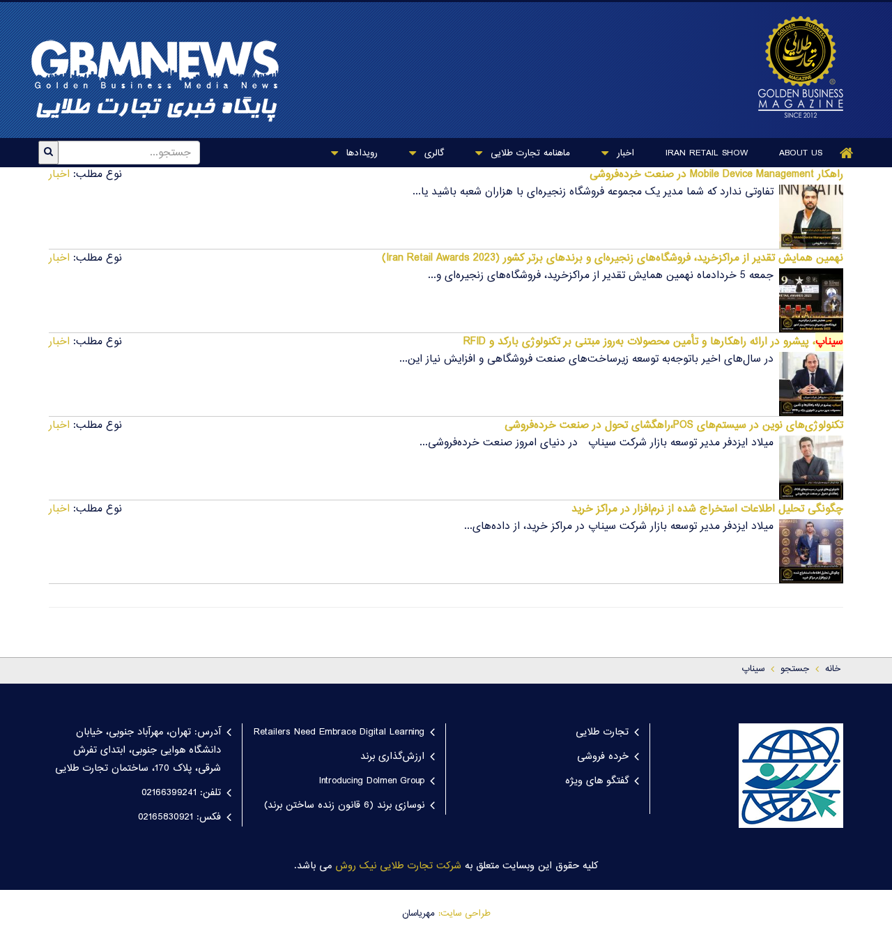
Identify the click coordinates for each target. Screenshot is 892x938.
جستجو (794, 669)
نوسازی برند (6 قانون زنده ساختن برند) (344, 806)
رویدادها (360, 153)
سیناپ (752, 669)
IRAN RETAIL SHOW (707, 153)
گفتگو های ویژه (597, 781)
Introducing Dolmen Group (371, 781)
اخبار (623, 153)
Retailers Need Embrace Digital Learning (339, 732)
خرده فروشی (603, 757)
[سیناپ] (793, 67)
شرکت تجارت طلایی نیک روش (398, 866)
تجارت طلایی (602, 732)
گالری (432, 153)
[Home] (847, 153)
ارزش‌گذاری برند (392, 757)
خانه (832, 669)
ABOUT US (800, 153)
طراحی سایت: (464, 913)
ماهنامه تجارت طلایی (528, 153)
